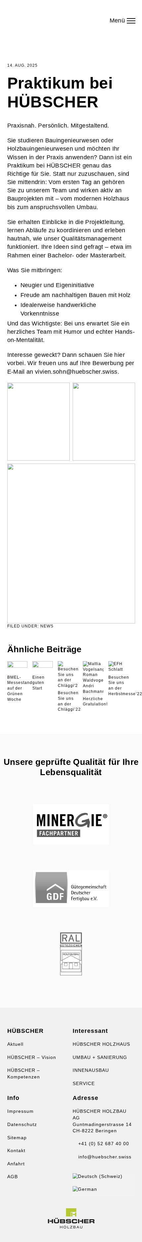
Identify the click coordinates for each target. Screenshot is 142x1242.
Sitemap (17, 1137)
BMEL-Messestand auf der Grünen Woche (19, 688)
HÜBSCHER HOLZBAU (43, 18)
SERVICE (84, 1083)
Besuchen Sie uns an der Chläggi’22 (69, 701)
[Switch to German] (85, 1189)
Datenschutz (22, 1124)
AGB (12, 1176)
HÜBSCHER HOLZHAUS (101, 1044)
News (46, 626)
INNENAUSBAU (91, 1070)
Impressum (20, 1111)
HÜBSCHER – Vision (31, 1057)
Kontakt (16, 1150)
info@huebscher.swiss (104, 1156)
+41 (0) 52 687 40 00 (103, 1143)
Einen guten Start (38, 683)
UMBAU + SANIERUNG (100, 1057)
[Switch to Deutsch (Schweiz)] (98, 1176)
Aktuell (15, 1044)
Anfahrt (16, 1163)
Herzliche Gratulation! (95, 701)
